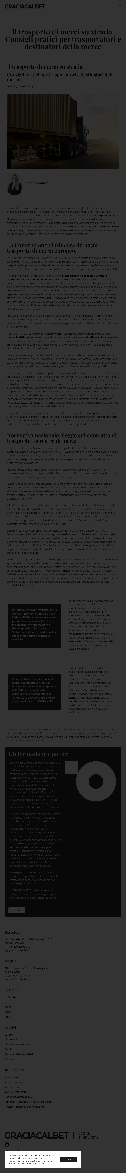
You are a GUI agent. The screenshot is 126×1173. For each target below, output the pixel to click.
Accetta (68, 1159)
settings (40, 1164)
